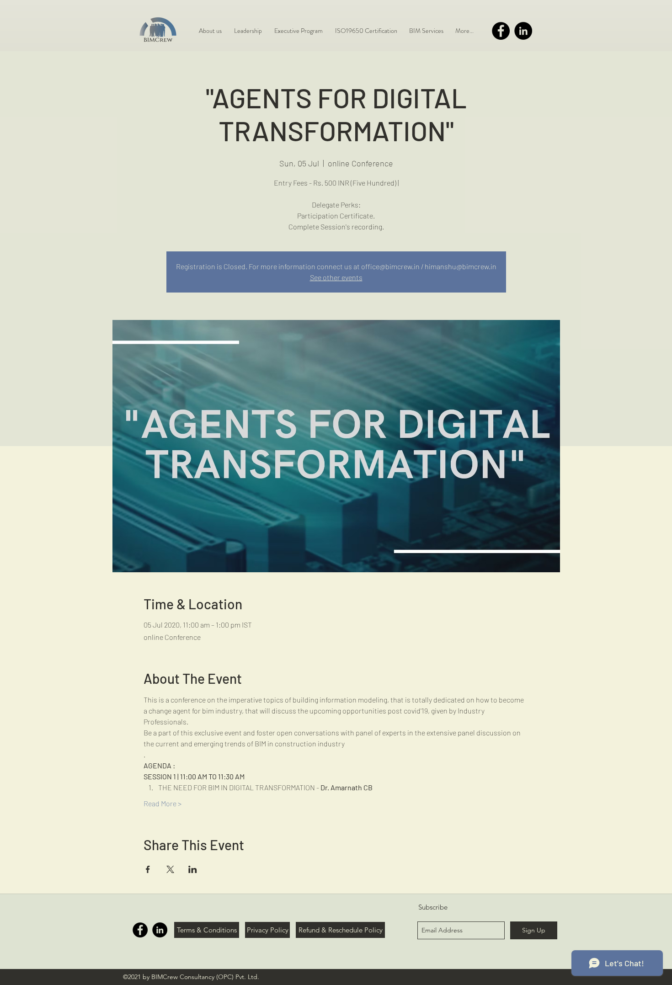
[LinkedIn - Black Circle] (523, 31)
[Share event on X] (170, 869)
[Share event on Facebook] (148, 869)
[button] (426, 30)
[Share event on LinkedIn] (192, 869)
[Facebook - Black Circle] (501, 31)
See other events (336, 277)
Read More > (162, 803)
